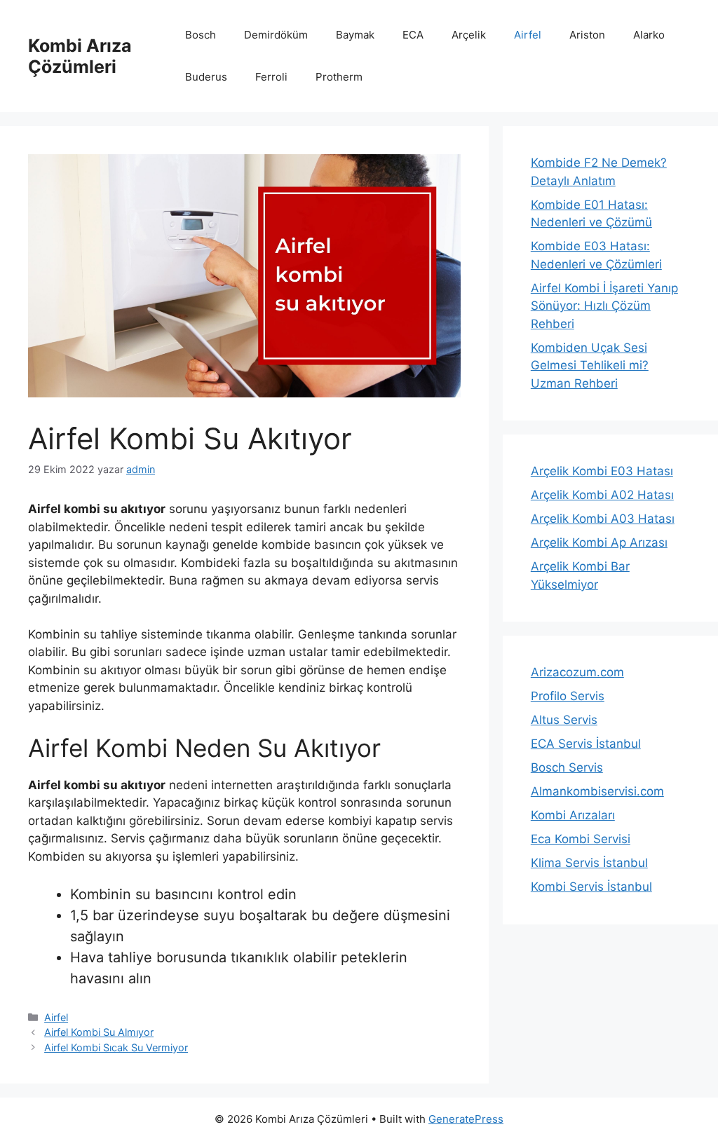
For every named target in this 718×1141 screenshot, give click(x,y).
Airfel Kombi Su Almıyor (99, 1032)
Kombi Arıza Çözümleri (80, 56)
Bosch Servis (567, 767)
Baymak (355, 34)
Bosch (200, 34)
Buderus (206, 76)
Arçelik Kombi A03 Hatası (603, 519)
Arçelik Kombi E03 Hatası (602, 471)
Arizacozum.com (577, 672)
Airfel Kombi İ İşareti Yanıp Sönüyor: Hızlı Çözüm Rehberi (604, 306)
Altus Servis (564, 720)
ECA (413, 34)
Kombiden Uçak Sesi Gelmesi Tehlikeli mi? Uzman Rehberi (590, 365)
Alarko (649, 34)
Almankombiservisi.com (597, 791)
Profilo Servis (567, 696)
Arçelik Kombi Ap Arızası (599, 542)
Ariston (587, 34)
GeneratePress (465, 1119)
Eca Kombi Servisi (580, 839)
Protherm (339, 76)
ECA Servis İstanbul (586, 744)
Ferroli (271, 76)
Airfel (527, 34)
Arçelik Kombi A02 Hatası (602, 495)
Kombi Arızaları (573, 815)
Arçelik (469, 34)
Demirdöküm (276, 34)
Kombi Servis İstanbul (591, 887)
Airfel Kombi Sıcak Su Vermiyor (116, 1047)
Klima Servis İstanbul (589, 863)
